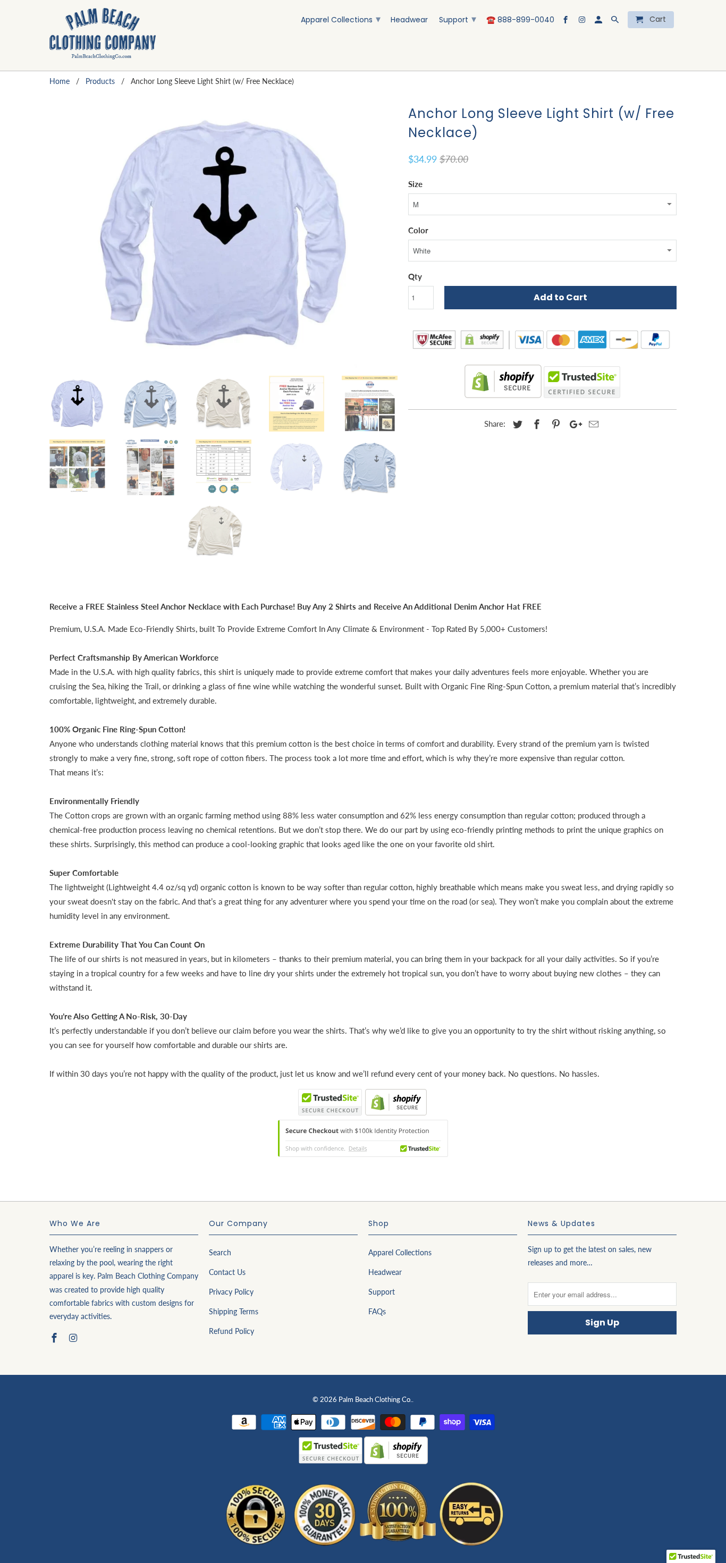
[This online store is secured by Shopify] (503, 395)
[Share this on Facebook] (535, 424)
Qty (415, 276)
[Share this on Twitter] (516, 424)
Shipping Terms (233, 1311)
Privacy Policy (231, 1291)
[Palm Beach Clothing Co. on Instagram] (582, 21)
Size (415, 184)
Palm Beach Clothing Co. (375, 1399)
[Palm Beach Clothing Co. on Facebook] (566, 21)
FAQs (377, 1311)
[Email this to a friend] (592, 424)
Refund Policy (231, 1331)
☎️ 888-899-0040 (520, 20)
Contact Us (227, 1272)
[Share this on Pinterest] (554, 424)
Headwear (409, 20)
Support (457, 19)
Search (220, 1252)
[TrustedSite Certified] (581, 382)
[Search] (615, 21)
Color (418, 230)
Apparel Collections (341, 19)
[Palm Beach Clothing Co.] (102, 35)
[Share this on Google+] (572, 424)
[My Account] (599, 21)
